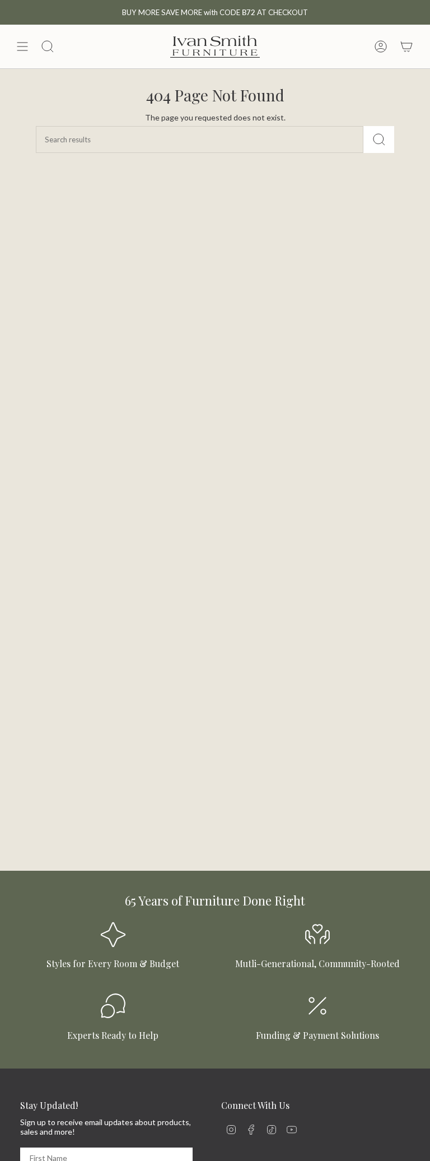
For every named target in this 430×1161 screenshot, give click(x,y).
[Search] (378, 139)
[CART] (406, 46)
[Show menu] (22, 46)
